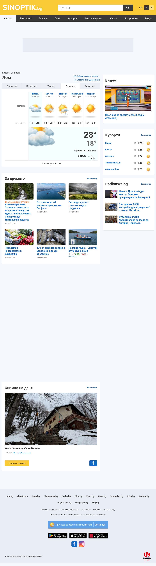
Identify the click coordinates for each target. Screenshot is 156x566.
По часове (31, 86)
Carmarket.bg (116, 496)
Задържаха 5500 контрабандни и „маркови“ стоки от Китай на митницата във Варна (134, 207)
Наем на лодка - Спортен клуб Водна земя (83, 249)
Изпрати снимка (17, 463)
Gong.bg (36, 496)
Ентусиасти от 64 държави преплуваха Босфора (49, 205)
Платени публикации (70, 510)
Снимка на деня (19, 388)
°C (147, 7)
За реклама (54, 510)
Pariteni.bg (144, 496)
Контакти (97, 510)
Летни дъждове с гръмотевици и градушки (79, 205)
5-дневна (70, 86)
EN (140, 7)
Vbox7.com (22, 496)
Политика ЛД (109, 510)
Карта (113, 18)
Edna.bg (78, 496)
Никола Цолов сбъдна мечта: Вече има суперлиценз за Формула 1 (134, 194)
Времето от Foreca (59, 514)
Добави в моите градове (87, 76)
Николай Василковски (22, 453)
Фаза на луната (93, 18)
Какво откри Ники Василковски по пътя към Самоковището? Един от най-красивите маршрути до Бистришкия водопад (18, 212)
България (25, 18)
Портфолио (86, 510)
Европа (43, 18)
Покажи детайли (49, 163)
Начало (8, 18)
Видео (148, 18)
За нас (44, 510)
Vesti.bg (90, 496)
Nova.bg (102, 496)
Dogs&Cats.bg (64, 502)
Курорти (72, 18)
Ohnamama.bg (51, 496)
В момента (12, 86)
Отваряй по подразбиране (88, 80)
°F (151, 7)
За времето (131, 18)
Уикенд (51, 86)
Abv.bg (10, 496)
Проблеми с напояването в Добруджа (13, 250)
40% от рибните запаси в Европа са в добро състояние (51, 250)
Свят (57, 18)
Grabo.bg (66, 496)
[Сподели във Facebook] (93, 463)
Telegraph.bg (81, 502)
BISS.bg (131, 496)
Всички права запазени (34, 556)
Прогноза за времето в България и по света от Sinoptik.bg (24, 8)
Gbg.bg (95, 502)
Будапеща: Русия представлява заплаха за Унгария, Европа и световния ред (133, 220)
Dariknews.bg (116, 184)
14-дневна (90, 86)
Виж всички (92, 178)
